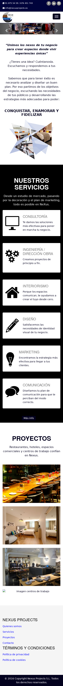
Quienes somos (12, 626)
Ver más (32, 482)
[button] (4, 28)
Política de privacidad (16, 654)
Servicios (8, 631)
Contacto (8, 643)
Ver (32, 566)
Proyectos (9, 637)
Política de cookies (14, 660)
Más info (29, 418)
